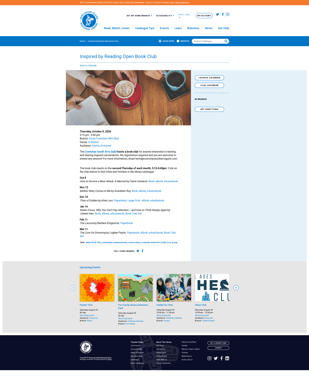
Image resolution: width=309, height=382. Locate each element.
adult (88, 242)
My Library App (137, 356)
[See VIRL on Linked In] (227, 358)
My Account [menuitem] (204, 16)
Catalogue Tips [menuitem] (144, 28)
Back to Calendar (88, 65)
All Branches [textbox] (134, 15)
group (174, 242)
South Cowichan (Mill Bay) (104, 138)
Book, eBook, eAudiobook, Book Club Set (118, 213)
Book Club (96, 242)
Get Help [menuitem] (223, 28)
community (107, 242)
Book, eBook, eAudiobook (163, 181)
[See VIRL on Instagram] (227, 14)
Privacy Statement (164, 363)
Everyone (106, 145)
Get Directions (209, 109)
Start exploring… (182, 2)
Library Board (162, 356)
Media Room (187, 356)
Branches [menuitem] (193, 28)
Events (82, 41)
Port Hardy (130, 324)
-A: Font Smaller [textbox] (165, 15)
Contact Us (161, 349)
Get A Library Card (218, 343)
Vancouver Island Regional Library (99, 357)
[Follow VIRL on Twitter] (218, 14)
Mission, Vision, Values (191, 349)
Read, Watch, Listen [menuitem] (117, 28)
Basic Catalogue (138, 363)
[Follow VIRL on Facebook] (223, 14)
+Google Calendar (209, 78)
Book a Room (188, 360)
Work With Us (162, 360)
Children (131, 321)
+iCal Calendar (209, 85)
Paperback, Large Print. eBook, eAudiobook (139, 200)
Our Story (161, 346)
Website (185, 41)
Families (139, 321)
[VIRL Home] (89, 20)
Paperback (126, 223)
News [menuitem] (208, 28)
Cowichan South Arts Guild (101, 151)
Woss (89, 321)
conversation (134, 242)
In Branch (93, 142)
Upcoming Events (90, 267)
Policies (185, 353)
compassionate (120, 242)
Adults (96, 145)
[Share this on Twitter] (138, 251)
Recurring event (87, 315)
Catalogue (168, 41)
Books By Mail (137, 349)
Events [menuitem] (164, 28)
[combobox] (139, 15)
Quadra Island (208, 321)
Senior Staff (162, 353)
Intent (110, 359)
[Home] (103, 347)
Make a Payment (138, 353)
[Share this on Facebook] (142, 251)
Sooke (166, 321)
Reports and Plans (189, 342)
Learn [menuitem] (178, 28)
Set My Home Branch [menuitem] (138, 15)
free (169, 242)
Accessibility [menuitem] (165, 15)
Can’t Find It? (136, 346)
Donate (185, 346)
